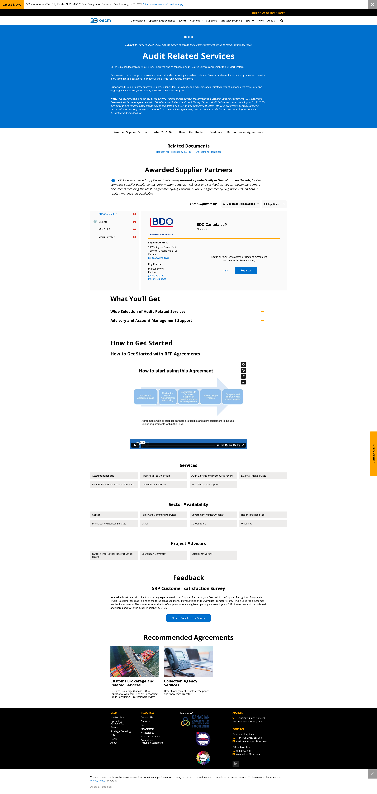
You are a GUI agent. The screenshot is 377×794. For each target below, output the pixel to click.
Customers (196, 20)
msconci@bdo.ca (157, 278)
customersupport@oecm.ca (126, 113)
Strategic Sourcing (231, 20)
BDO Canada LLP (212, 224)
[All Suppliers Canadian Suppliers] (274, 204)
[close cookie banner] (372, 774)
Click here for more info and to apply (163, 4)
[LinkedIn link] (236, 764)
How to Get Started (191, 132)
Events (182, 20)
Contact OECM (373, 453)
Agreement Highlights (208, 151)
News (260, 20)
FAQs (144, 725)
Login (225, 270)
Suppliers (211, 20)
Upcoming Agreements (162, 20)
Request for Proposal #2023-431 (174, 151)
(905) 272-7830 (156, 275)
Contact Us (147, 717)
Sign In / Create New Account (268, 12)
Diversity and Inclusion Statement (152, 741)
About (271, 20)
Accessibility (147, 732)
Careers (145, 721)
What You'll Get (164, 132)
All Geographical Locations (239, 203)
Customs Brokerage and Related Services (132, 683)
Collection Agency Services (180, 683)
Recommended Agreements (245, 132)
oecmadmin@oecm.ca (248, 754)
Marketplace (137, 20)
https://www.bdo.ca (158, 257)
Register (246, 270)
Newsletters (147, 728)
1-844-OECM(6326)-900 (249, 737)
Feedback (216, 132)
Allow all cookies (101, 786)
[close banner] (372, 4)
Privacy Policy (97, 780)
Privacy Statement (151, 736)
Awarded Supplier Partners (131, 132)
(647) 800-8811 (244, 750)
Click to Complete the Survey (188, 618)
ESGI (248, 20)
